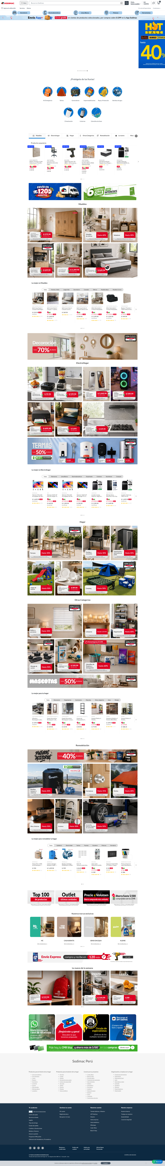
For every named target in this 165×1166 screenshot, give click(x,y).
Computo (118, 476)
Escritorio (35, 1082)
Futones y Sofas (55, 289)
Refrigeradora (36, 1089)
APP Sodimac (94, 1114)
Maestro (92, 1117)
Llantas (62, 1078)
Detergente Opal (119, 1078)
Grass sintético (64, 1091)
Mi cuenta (62, 1111)
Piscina (62, 1087)
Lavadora (34, 1091)
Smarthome (109, 476)
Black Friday (90, 1076)
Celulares (99, 476)
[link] (38, 309)
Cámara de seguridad (65, 1082)
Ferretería (90, 1087)
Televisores (54, 476)
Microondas (35, 1087)
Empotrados (89, 476)
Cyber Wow (90, 1074)
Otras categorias (99, 700)
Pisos (88, 1094)
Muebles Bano (105, 289)
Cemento (89, 1096)
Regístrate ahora (64, 1114)
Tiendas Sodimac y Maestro (97, 1111)
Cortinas (34, 1083)
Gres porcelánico (36, 1074)
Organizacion (67, 700)
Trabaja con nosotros (126, 1114)
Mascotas (88, 700)
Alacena (117, 1087)
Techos (78, 845)
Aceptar (105, 1163)
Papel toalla (118, 1091)
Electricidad (69, 845)
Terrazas (62, 1083)
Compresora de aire (92, 1098)
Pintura (89, 1092)
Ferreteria (113, 845)
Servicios (22, 8)
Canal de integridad (126, 1119)
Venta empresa (94, 1119)
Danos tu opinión (33, 1134)
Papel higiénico (119, 1089)
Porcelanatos (35, 1076)
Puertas (86, 845)
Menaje (117, 700)
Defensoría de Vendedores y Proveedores (40, 1139)
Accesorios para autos (66, 1080)
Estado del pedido (33, 1125)
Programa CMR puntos (35, 1136)
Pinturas (104, 845)
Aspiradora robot (119, 1082)
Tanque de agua (91, 1091)
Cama (33, 1078)
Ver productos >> (69, 943)
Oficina (95, 289)
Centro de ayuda (33, 1114)
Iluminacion (78, 700)
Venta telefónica (94, 1122)
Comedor (86, 289)
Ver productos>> (42, 943)
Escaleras (95, 845)
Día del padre (90, 1078)
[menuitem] (156, 8)
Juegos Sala (66, 289)
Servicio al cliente (33, 1117)
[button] (79, 3)
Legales (31, 1120)
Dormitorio (77, 289)
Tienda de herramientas (93, 1080)
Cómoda (117, 1083)
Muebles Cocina (117, 289)
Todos (45, 289)
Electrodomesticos (77, 476)
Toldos (61, 1085)
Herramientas (91, 1082)
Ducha (34, 1085)
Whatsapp (93, 1125)
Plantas (62, 1089)
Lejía (116, 1080)
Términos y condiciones (62, 1148)
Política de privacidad (87, 1148)
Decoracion (57, 700)
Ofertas (29, 8)
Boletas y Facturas (34, 1131)
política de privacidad (87, 1163)
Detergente (118, 1076)
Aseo (109, 700)
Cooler (61, 1076)
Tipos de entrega (33, 1123)
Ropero (34, 1080)
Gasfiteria (59, 845)
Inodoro (89, 1089)
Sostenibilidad (125, 1117)
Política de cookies (75, 1148)
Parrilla (62, 1074)
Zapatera (117, 1085)
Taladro (89, 1083)
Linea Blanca (64, 476)
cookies (95, 1163)
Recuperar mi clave (65, 1117)
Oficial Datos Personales (100, 1148)
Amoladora (90, 1085)
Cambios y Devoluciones (35, 1128)
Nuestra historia (125, 1111)
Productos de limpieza (121, 1074)
